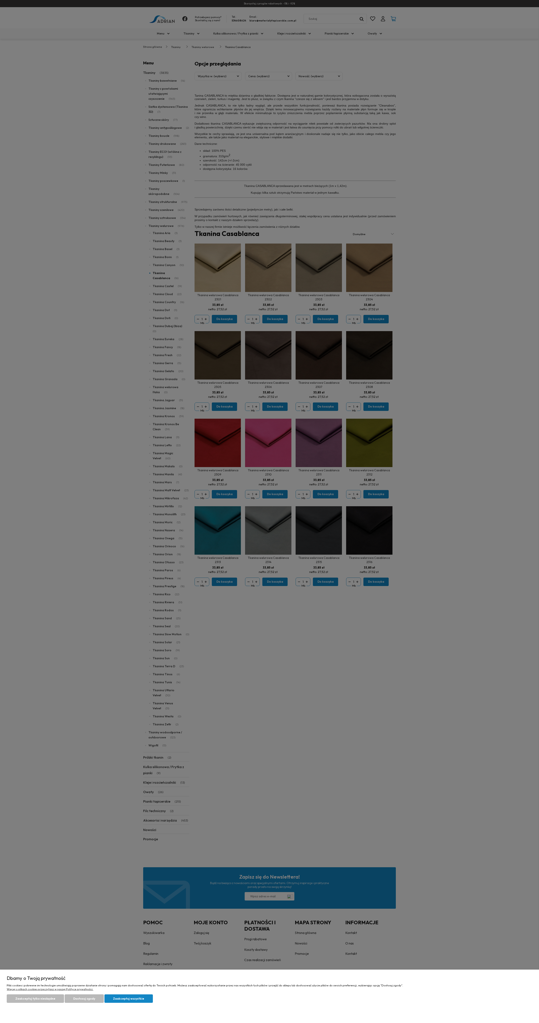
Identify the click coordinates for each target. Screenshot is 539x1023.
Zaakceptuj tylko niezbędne (35, 998)
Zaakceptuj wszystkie (128, 998)
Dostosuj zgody (84, 998)
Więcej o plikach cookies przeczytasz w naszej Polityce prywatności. (50, 989)
